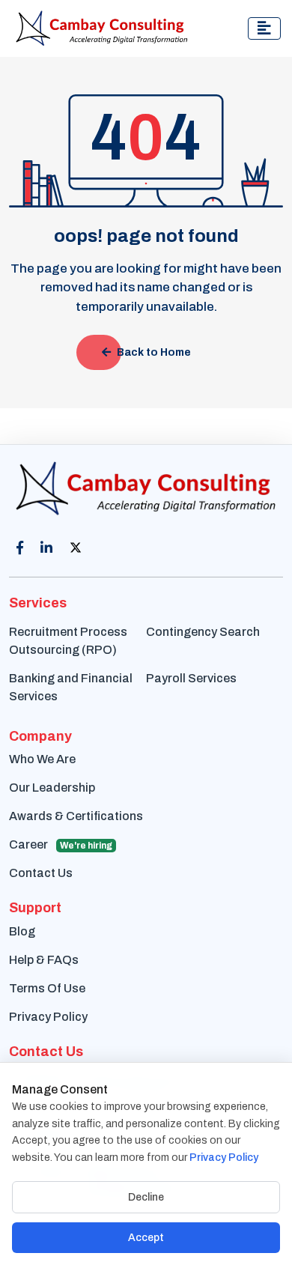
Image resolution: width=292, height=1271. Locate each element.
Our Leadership (52, 787)
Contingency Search (203, 631)
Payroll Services (191, 678)
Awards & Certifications (76, 816)
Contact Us (41, 873)
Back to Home (154, 352)
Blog (22, 931)
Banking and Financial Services (71, 687)
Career (60, 844)
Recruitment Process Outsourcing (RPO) (68, 640)
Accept (146, 1237)
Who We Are (42, 759)
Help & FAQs (44, 959)
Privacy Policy (48, 1016)
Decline (146, 1197)
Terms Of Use (47, 988)
